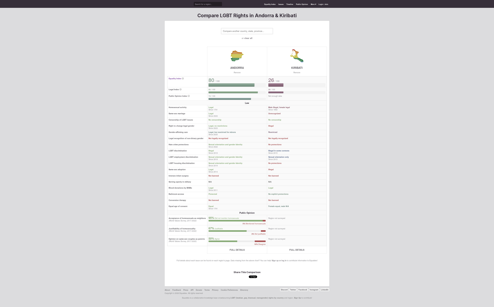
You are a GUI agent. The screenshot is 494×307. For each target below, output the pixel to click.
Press (185, 290)
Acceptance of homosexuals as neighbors (187, 218)
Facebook (302, 289)
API (192, 290)
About (167, 290)
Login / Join (323, 4)
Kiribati (297, 68)
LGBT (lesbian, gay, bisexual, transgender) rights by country (257, 297)
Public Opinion (302, 4)
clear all (248, 38)
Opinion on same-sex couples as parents (187, 239)
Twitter (293, 289)
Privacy (215, 290)
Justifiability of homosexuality (182, 228)
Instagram (314, 289)
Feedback (176, 290)
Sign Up (297, 297)
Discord (284, 289)
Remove (237, 72)
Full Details (237, 249)
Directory (244, 290)
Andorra (237, 68)
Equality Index (270, 4)
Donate (199, 290)
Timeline (289, 4)
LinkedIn (325, 289)
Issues (281, 4)
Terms (207, 290)
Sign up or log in (279, 260)
